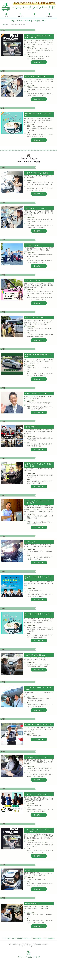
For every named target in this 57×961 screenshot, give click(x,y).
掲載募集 (39, 938)
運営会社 (19, 938)
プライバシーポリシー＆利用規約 (29, 938)
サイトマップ (44, 938)
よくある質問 (51, 938)
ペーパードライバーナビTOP (9, 938)
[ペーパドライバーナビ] (28, 6)
